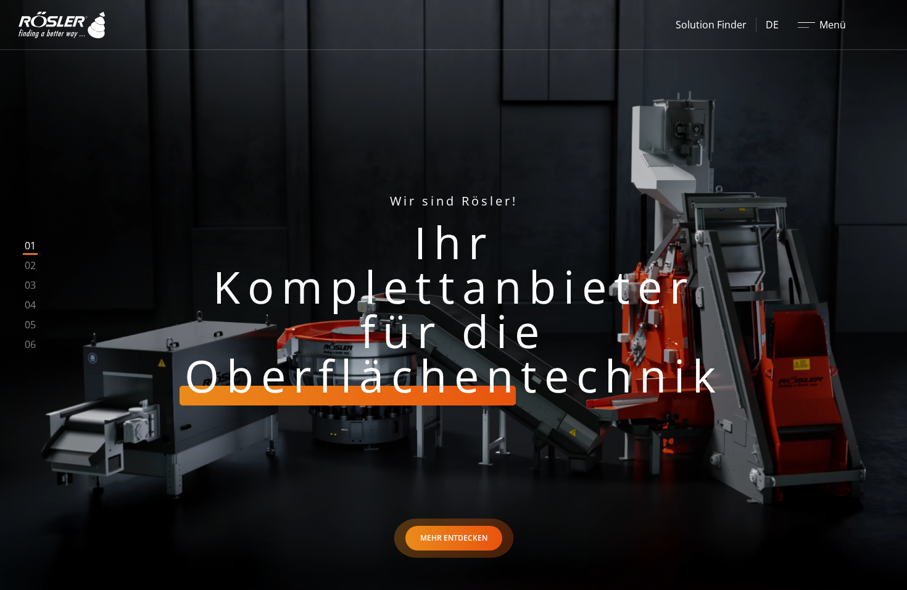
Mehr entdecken (453, 538)
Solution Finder (711, 24)
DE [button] (772, 24)
